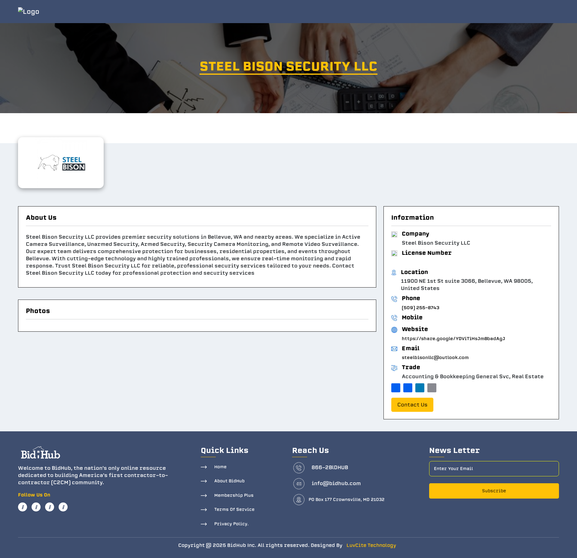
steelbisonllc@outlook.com (435, 357)
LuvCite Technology (371, 545)
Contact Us (412, 404)
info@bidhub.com (336, 483)
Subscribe (494, 491)
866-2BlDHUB (330, 467)
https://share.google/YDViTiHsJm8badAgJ (453, 339)
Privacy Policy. (231, 524)
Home (220, 467)
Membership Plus (234, 495)
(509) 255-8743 (420, 308)
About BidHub (229, 481)
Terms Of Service (234, 509)
